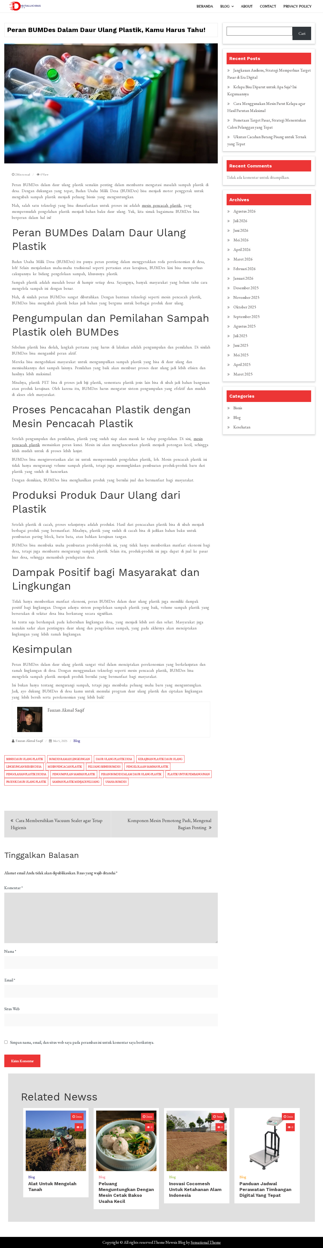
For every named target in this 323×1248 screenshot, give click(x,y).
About (247, 6)
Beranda (205, 6)
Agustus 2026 (244, 211)
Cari (302, 33)
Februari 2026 (244, 268)
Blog (224, 6)
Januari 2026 (243, 278)
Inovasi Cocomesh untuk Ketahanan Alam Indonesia (195, 1189)
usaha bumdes (115, 781)
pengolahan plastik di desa (26, 774)
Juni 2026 (240, 230)
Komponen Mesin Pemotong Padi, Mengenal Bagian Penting (169, 824)
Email (9, 980)
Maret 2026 (243, 259)
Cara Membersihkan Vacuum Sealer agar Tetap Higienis (56, 824)
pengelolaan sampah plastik (147, 766)
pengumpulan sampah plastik (73, 774)
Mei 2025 (241, 355)
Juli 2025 (240, 335)
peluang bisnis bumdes (104, 766)
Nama (10, 951)
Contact (268, 6)
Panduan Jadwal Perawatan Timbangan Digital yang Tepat (265, 1189)
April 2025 (242, 364)
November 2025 (246, 297)
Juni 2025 (240, 345)
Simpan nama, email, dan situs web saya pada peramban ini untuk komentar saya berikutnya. (82, 1042)
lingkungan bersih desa (24, 766)
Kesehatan (241, 427)
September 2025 (246, 316)
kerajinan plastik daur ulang (160, 759)
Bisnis (237, 408)
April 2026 (242, 249)
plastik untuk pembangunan (189, 774)
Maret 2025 (243, 374)
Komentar (13, 887)
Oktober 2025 (244, 307)
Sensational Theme (206, 1242)
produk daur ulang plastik (26, 781)
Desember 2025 (246, 288)
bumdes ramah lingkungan (69, 759)
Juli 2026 (240, 220)
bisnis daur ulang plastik (24, 759)
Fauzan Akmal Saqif (29, 740)
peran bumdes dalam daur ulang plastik (131, 774)
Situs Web (12, 1008)
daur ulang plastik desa (114, 759)
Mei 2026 (241, 240)
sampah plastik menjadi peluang (75, 781)
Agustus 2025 (244, 326)
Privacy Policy (297, 6)
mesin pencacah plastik (161, 205)
